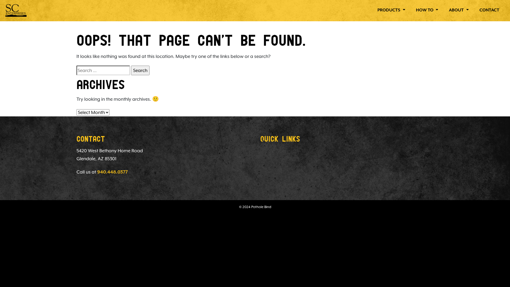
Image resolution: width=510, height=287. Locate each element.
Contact (489, 10)
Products (389, 10)
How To (425, 10)
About (457, 10)
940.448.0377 (112, 172)
